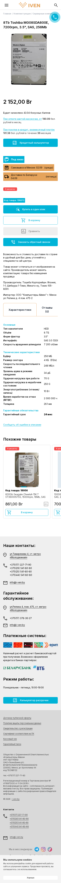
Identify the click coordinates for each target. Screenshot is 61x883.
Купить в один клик (33, 209)
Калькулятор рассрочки (34, 700)
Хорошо (30, 878)
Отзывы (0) (47, 309)
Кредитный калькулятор (34, 142)
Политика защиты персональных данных (22, 723)
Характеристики (20, 309)
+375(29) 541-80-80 (21, 568)
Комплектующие (22, 13)
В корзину (34, 220)
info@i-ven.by (17, 582)
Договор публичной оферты (17, 718)
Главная (7, 13)
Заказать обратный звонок (34, 242)
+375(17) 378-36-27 (21, 618)
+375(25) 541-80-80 (21, 571)
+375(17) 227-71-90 (20, 564)
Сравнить (34, 231)
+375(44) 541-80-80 (21, 575)
